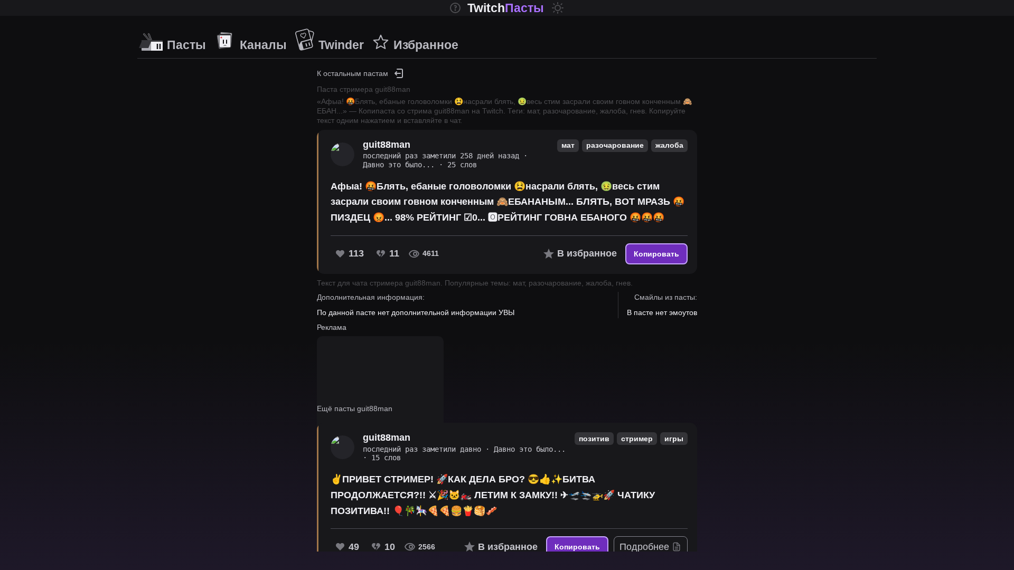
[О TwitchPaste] (455, 8)
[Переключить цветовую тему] (558, 8)
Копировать (656, 254)
